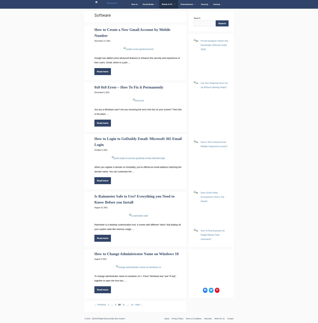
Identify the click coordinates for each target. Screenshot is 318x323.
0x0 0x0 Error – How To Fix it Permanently (128, 87)
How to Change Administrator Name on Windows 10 (136, 254)
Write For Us (219, 319)
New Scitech (120, 319)
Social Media (148, 4)
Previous (100, 304)
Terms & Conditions (194, 319)
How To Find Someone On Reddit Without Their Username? (213, 235)
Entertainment (187, 4)
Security (204, 4)
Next (139, 304)
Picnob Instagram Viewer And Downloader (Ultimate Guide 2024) (214, 45)
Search (197, 18)
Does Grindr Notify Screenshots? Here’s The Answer (212, 197)
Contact (230, 319)
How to (134, 4)
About (166, 319)
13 (132, 304)
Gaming (216, 4)
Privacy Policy (177, 319)
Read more (102, 71)
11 (123, 304)
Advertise (208, 319)
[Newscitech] (112, 4)
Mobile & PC (167, 4)
